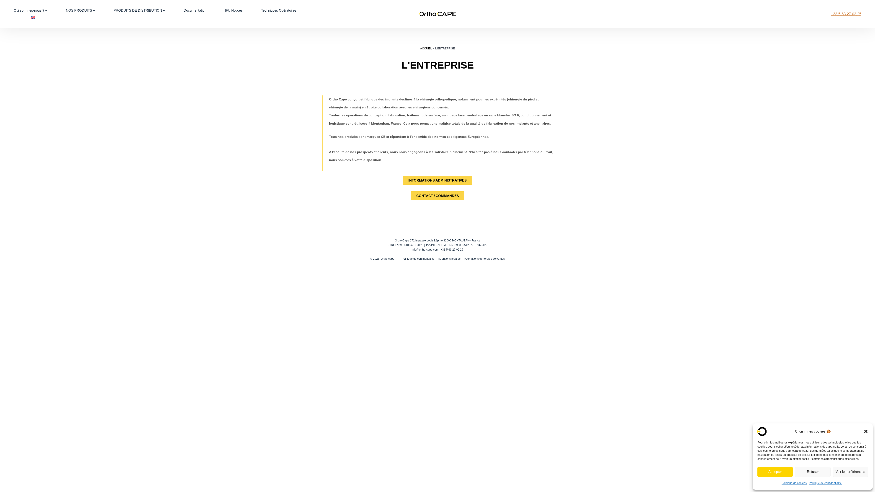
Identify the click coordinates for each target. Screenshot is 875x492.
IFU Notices (234, 10)
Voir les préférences (850, 472)
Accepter (775, 472)
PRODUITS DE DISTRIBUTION (137, 10)
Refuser (813, 472)
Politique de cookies (794, 483)
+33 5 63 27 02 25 (846, 14)
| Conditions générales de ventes (484, 258)
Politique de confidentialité (825, 483)
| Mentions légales (449, 258)
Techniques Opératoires (278, 10)
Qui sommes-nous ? (29, 10)
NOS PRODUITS (79, 10)
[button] (866, 431)
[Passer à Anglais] (33, 17)
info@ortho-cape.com (425, 249)
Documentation (195, 10)
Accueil (426, 48)
